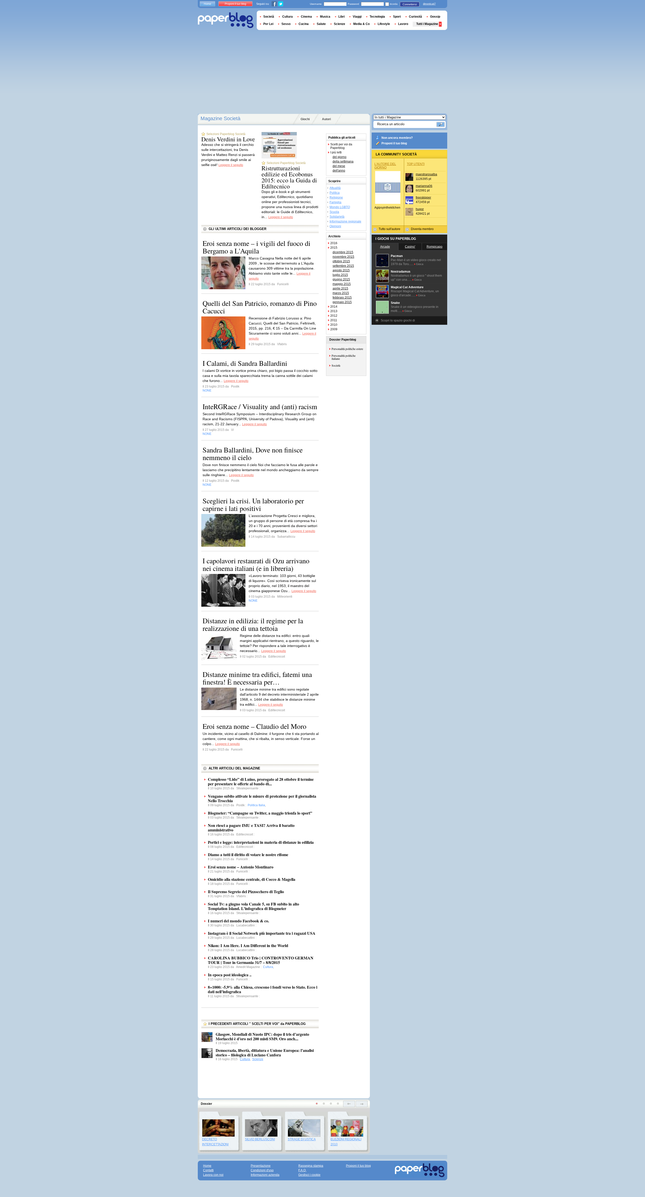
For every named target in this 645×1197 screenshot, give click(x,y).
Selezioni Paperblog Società (225, 134)
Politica (335, 193)
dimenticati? (429, 4)
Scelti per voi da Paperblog (341, 146)
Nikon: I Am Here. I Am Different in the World (248, 945)
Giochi (305, 119)
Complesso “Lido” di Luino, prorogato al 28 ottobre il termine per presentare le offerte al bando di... (261, 781)
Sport (397, 16)
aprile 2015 (340, 288)
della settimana (343, 161)
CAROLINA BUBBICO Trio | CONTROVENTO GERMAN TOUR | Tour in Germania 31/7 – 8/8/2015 (260, 960)
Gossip (435, 16)
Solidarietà (337, 216)
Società (336, 365)
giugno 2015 (341, 279)
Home (207, 3)
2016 (333, 243)
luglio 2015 (340, 275)
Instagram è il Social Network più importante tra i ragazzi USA (261, 933)
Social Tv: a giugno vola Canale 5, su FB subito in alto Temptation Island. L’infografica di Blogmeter (253, 906)
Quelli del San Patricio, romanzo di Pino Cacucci (260, 306)
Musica (325, 16)
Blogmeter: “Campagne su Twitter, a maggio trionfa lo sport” (260, 813)
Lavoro (403, 24)
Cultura (245, 1059)
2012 (333, 315)
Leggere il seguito (230, 165)
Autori (326, 119)
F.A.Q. (302, 1170)
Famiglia (335, 202)
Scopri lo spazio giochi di (398, 320)
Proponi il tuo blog (394, 143)
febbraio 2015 (342, 297)
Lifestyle (384, 24)
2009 (333, 329)
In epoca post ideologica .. (229, 975)
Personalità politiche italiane (344, 357)
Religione (336, 197)
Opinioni (335, 226)
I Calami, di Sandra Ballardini (245, 363)
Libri (341, 16)
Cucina (304, 24)
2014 (333, 306)
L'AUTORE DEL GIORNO (385, 165)
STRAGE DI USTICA (302, 1139)
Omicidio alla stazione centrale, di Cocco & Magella (251, 879)
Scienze (257, 1059)
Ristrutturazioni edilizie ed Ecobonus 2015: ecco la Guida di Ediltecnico (289, 177)
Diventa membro (422, 229)
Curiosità (415, 16)
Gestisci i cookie (309, 1175)
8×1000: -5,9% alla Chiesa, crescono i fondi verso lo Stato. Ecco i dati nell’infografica (262, 989)
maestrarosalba (426, 174)
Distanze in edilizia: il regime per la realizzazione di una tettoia (253, 624)
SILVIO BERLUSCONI (260, 1139)
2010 (333, 325)
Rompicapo (434, 246)
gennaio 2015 (342, 302)
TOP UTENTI (416, 164)
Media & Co (361, 24)
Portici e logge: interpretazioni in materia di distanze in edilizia (261, 842)
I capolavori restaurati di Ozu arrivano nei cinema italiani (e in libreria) (256, 564)
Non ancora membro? (397, 138)
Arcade (385, 246)
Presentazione (261, 1166)
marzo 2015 (341, 293)
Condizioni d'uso (262, 1170)
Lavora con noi (213, 1175)
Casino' (410, 246)
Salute (321, 24)
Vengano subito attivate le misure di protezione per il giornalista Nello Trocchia (262, 798)
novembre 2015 (343, 256)
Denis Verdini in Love (228, 139)
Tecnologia (377, 16)
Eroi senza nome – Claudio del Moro (254, 726)
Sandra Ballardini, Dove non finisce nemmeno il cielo (253, 453)
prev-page (349, 1104)
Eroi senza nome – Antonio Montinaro (240, 867)
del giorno (339, 157)
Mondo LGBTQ (340, 207)
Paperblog (225, 20)
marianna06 (424, 186)
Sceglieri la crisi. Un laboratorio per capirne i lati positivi (253, 504)
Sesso (286, 24)
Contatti (208, 1170)
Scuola (334, 212)
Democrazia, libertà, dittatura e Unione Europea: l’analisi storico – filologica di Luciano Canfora (265, 1052)
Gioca (419, 264)
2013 (333, 311)
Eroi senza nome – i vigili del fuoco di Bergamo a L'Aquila (256, 246)
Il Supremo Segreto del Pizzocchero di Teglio (246, 891)
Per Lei (268, 24)
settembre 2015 (343, 266)
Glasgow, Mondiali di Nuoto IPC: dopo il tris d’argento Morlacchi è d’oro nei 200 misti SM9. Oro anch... (262, 1036)
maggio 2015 (342, 284)
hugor (420, 209)
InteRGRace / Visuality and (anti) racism (260, 406)
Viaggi (357, 16)
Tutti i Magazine (427, 24)
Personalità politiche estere (347, 349)
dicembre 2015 (343, 252)
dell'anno (339, 170)
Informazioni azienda (265, 1175)
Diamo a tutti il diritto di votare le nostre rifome (248, 854)
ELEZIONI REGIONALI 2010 (346, 1142)
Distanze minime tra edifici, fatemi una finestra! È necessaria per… (257, 678)
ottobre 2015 (341, 261)
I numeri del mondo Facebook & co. (238, 921)
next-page (362, 1104)
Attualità (335, 188)
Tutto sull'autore (389, 229)
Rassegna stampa (310, 1166)
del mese (339, 166)
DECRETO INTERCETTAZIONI (215, 1142)
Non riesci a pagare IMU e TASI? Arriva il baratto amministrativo (251, 827)
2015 (333, 247)
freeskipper (423, 197)
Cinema (306, 16)
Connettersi (410, 4)
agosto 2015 (341, 270)
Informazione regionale (345, 221)
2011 (333, 320)
